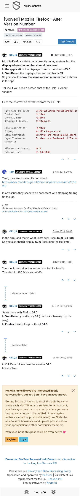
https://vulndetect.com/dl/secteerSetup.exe (24, 211)
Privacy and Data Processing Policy (49, 471)
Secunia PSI (55, 478)
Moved (11, 30)
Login (23, 439)
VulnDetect (32, 6)
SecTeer (47, 475)
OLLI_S (13, 55)
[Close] (73, 391)
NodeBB (52, 482)
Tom (11, 171)
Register (11, 439)
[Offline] (5, 54)
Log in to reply (67, 41)
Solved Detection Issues (32, 30)
